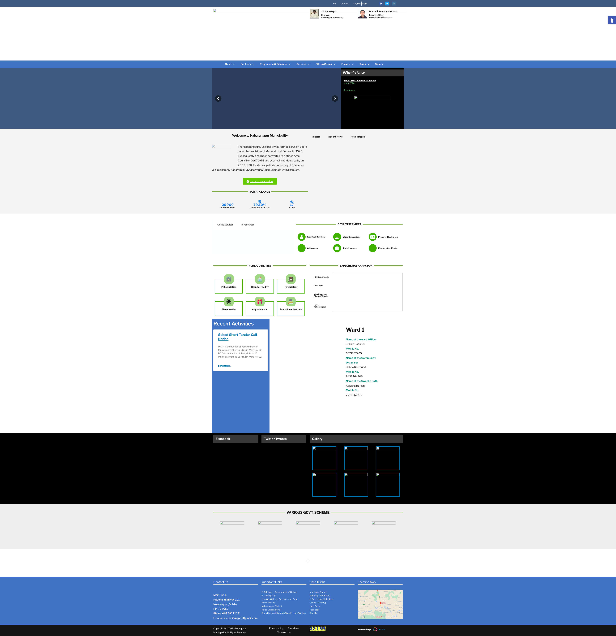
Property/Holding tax (388, 237)
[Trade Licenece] (337, 248)
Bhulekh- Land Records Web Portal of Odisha (283, 613)
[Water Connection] (337, 237)
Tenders (364, 64)
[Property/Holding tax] (373, 237)
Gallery (379, 64)
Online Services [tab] (225, 224)
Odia (364, 3)
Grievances (312, 248)
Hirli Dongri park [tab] (321, 277)
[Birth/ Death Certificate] (302, 237)
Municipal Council (318, 592)
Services (301, 64)
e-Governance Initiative (321, 599)
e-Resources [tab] (247, 224)
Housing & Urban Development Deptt (279, 599)
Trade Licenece (350, 248)
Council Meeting (318, 602)
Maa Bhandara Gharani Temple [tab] (321, 295)
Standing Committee (320, 595)
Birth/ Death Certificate (316, 237)
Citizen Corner (324, 64)
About (227, 64)
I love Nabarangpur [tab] (320, 306)
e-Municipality (268, 595)
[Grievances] (302, 248)
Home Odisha (268, 602)
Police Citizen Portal (271, 609)
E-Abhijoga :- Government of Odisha (279, 592)
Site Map (314, 613)
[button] (612, 20)
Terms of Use (284, 632)
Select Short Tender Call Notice (360, 80)
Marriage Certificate (387, 248)
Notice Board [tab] (358, 136)
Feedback (314, 609)
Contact (345, 3)
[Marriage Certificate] (373, 248)
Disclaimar (293, 628)
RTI (334, 3)
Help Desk (315, 606)
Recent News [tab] (335, 136)
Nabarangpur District (271, 606)
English (357, 3)
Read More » (349, 90)
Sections (246, 64)
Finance (345, 64)
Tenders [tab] (316, 136)
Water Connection (351, 237)
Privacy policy (276, 628)
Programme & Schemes (273, 64)
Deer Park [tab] (318, 285)
